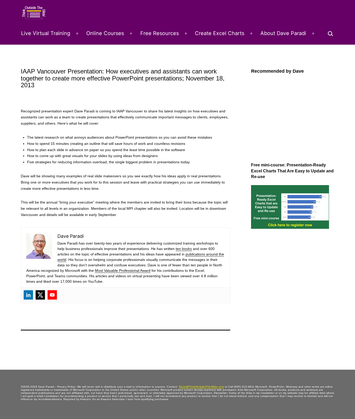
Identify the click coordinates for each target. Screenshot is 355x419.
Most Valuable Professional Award (122, 270)
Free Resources (159, 33)
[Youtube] (52, 295)
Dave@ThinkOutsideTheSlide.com (201, 386)
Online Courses (105, 33)
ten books (184, 249)
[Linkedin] (28, 295)
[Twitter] (40, 295)
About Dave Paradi (283, 33)
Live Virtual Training (45, 33)
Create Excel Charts (219, 33)
